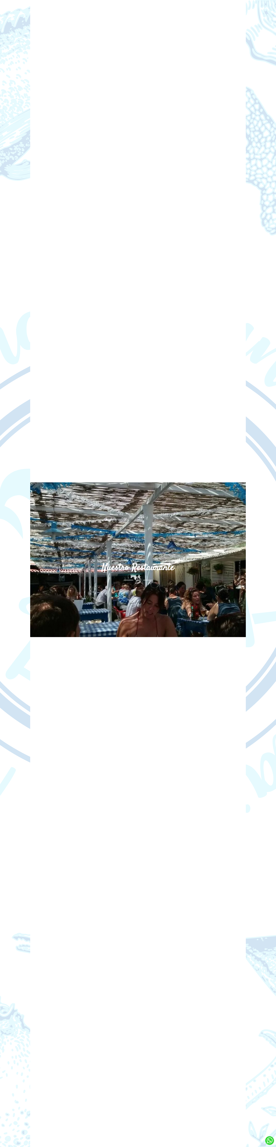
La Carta (133, 8)
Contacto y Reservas (159, 8)
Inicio (90, 8)
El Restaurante (110, 8)
